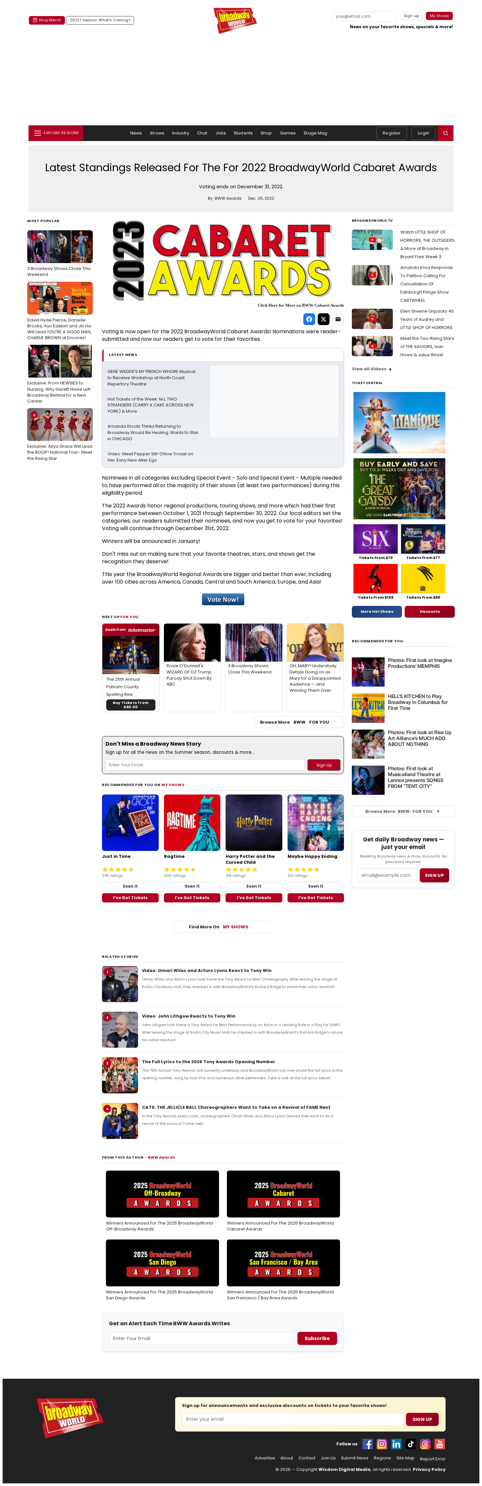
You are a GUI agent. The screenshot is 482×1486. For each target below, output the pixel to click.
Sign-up (411, 15)
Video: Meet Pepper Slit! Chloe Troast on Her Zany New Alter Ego (151, 457)
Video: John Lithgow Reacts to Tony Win (188, 1016)
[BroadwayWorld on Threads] (425, 1444)
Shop (266, 133)
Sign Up (422, 1419)
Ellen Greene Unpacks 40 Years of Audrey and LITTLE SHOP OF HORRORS (427, 319)
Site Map (405, 1458)
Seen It (130, 886)
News (136, 133)
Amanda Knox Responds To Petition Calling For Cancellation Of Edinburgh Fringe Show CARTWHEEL (426, 283)
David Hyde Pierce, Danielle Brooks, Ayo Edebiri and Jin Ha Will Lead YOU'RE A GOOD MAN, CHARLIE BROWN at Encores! (59, 313)
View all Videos (369, 369)
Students (243, 133)
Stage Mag (315, 133)
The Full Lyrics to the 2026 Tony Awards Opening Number (208, 1062)
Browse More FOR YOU (294, 722)
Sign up (434, 875)
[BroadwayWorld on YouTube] (440, 1444)
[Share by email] (338, 319)
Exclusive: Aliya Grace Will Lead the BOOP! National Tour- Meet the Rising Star (59, 436)
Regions (382, 1458)
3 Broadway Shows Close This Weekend (58, 256)
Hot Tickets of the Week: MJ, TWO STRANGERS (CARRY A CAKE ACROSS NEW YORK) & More (151, 405)
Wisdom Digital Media (344, 1469)
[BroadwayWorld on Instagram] (382, 1444)
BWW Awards (161, 1157)
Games (288, 133)
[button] (445, 133)
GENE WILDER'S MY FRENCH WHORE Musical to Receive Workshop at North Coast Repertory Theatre (152, 378)
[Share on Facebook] (309, 319)
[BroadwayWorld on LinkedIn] (396, 1444)
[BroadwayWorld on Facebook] (367, 1444)
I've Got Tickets (130, 897)
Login (423, 133)
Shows (157, 133)
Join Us (328, 1458)
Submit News (355, 1458)
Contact (306, 1458)
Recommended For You (377, 641)
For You (129, 616)
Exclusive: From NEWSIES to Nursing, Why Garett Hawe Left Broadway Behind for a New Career (58, 376)
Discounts (430, 611)
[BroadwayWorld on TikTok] (411, 1444)
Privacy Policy (429, 1469)
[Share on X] (324, 319)
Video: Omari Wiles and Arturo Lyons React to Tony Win (206, 970)
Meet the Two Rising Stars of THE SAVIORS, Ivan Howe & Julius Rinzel (427, 346)
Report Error (433, 1459)
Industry (180, 133)
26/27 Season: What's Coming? (100, 20)
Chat (202, 133)
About (286, 1458)
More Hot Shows (377, 611)
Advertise (265, 1458)
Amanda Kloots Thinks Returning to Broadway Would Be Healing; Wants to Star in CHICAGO (153, 432)
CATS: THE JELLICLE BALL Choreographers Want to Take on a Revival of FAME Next (236, 1107)
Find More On (218, 927)
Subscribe (317, 1338)
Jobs (220, 133)
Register (392, 133)
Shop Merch (50, 20)
